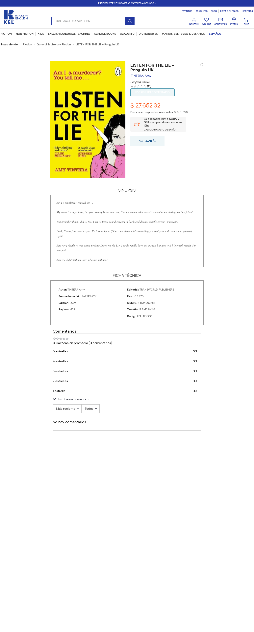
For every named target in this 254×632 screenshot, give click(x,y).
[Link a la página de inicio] (11, 44)
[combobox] (93, 21)
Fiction (27, 44)
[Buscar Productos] (129, 21)
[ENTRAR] (194, 21)
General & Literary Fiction (54, 44)
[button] (127, 399)
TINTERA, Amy (141, 76)
